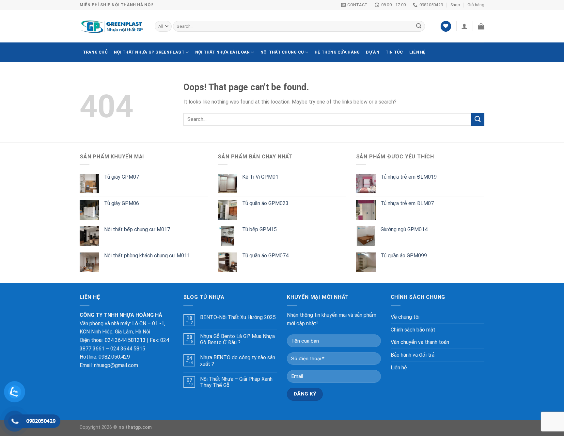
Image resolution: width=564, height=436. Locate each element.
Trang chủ (95, 52)
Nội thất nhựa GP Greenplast (149, 52)
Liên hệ (417, 52)
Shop (455, 4)
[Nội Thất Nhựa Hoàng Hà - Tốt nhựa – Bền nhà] (112, 26)
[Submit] (477, 119)
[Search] (418, 26)
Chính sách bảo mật (413, 330)
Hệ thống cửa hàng (337, 52)
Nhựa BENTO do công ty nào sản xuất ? (237, 360)
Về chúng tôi (405, 317)
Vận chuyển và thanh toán (420, 342)
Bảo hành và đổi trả (412, 355)
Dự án (372, 52)
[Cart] (481, 26)
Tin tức (394, 52)
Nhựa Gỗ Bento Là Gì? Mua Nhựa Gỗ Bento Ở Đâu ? (237, 339)
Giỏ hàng (475, 4)
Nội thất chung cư (282, 52)
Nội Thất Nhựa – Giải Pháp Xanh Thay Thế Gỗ (236, 382)
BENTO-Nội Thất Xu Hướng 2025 (238, 317)
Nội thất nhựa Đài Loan (222, 52)
